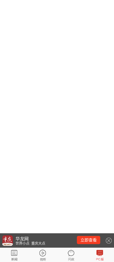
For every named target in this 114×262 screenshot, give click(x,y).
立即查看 (88, 240)
